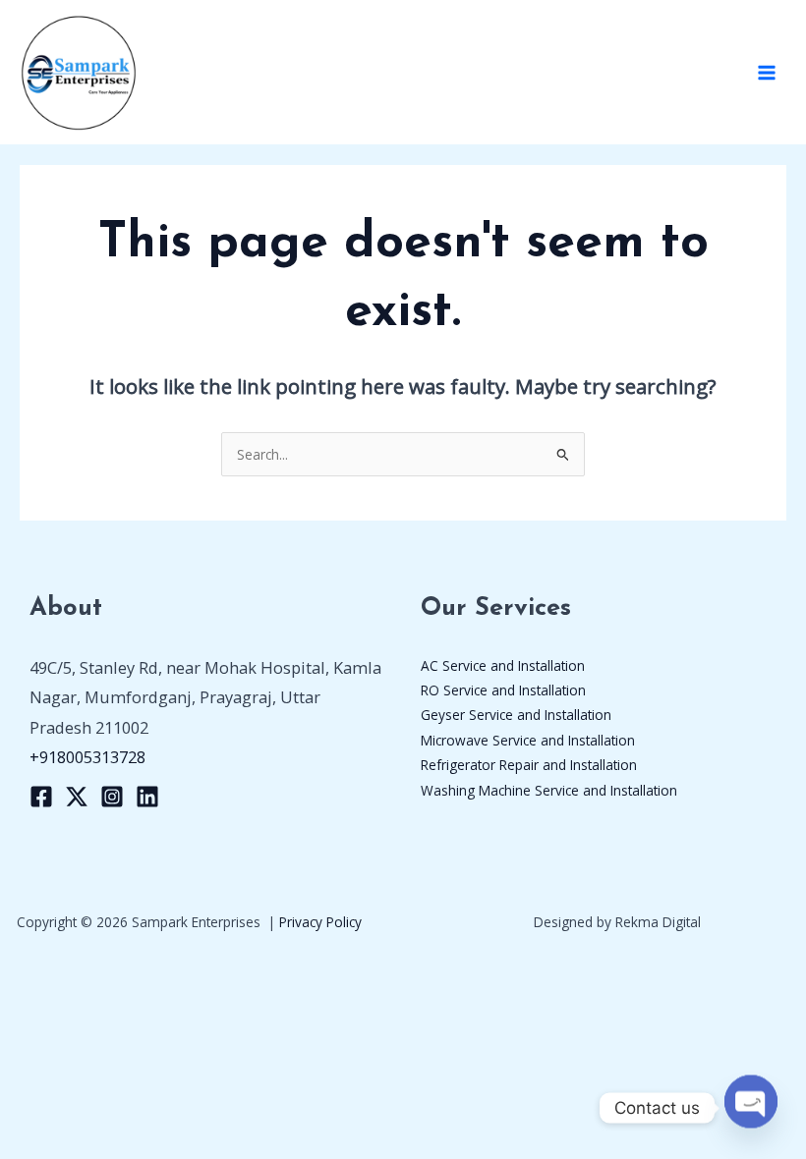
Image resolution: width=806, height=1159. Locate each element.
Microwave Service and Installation (528, 740)
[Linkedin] (147, 796)
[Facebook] (41, 796)
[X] (76, 796)
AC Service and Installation (503, 665)
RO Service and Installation (503, 690)
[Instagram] (112, 796)
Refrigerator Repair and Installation (529, 764)
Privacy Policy (320, 921)
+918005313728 (87, 756)
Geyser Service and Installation (516, 714)
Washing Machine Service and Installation (549, 790)
